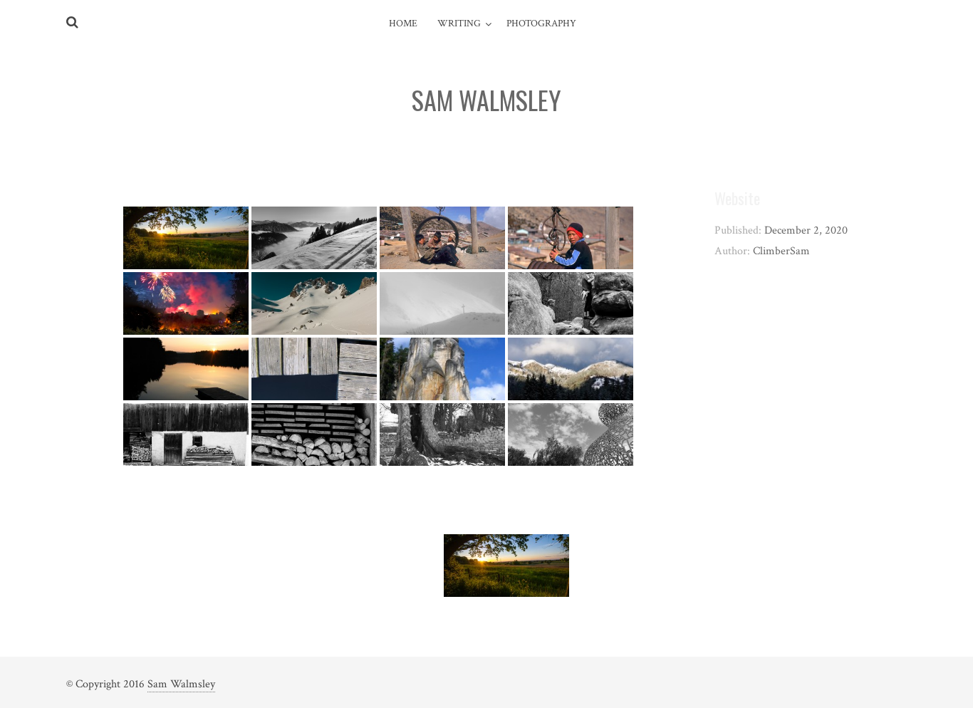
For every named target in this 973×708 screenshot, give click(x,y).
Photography (541, 23)
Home (403, 23)
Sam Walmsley (181, 684)
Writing (459, 23)
